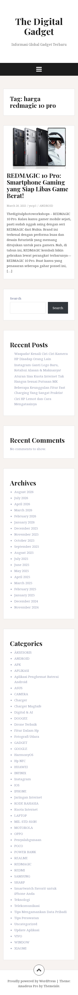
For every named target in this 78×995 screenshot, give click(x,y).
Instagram (22, 779)
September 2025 (26, 546)
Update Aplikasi (26, 930)
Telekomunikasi (27, 905)
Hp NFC (20, 761)
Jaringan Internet (28, 797)
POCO (18, 846)
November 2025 (26, 534)
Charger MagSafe (27, 706)
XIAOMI (20, 948)
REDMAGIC (22, 864)
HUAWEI (21, 767)
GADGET (20, 742)
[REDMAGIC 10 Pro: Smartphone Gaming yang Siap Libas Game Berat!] (42, 153)
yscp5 (32, 206)
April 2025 (22, 577)
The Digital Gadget (39, 26)
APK (17, 664)
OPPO (18, 833)
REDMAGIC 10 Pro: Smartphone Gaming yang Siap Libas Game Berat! (37, 185)
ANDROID (46, 206)
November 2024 (26, 607)
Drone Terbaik (25, 724)
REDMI (19, 870)
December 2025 (26, 528)
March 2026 (23, 510)
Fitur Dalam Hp (26, 730)
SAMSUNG (22, 876)
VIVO (18, 936)
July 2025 (21, 558)
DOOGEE (21, 718)
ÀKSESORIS (23, 652)
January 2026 (24, 522)
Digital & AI (23, 712)
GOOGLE (20, 748)
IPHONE (20, 791)
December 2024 (26, 601)
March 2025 (23, 583)
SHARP (19, 882)
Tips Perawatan (26, 918)
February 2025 (25, 589)
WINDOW (21, 942)
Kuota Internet (26, 809)
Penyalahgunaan (27, 840)
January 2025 (24, 595)
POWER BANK (25, 852)
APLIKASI (21, 670)
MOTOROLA (23, 827)
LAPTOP (20, 815)
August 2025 (24, 552)
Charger (20, 700)
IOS (17, 785)
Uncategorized (25, 924)
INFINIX (20, 773)
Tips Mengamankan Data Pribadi (40, 912)
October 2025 (24, 540)
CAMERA (21, 694)
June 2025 (21, 564)
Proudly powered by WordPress (32, 981)
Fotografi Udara (26, 736)
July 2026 (21, 498)
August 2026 (24, 492)
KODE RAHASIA (26, 803)
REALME (21, 858)
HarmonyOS (23, 754)
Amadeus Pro (28, 986)
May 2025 (21, 571)
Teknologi (22, 899)
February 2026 (25, 516)
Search (15, 298)
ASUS (18, 688)
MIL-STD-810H (25, 821)
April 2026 (22, 504)
